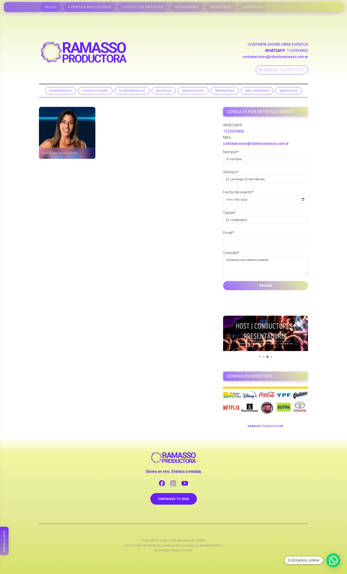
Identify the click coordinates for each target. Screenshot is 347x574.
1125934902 (297, 50)
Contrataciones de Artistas (187, 540)
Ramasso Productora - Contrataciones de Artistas (84, 52)
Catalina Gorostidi (60, 153)
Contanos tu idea (173, 499)
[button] (333, 560)
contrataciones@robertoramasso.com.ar (275, 56)
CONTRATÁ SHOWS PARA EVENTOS (278, 44)
